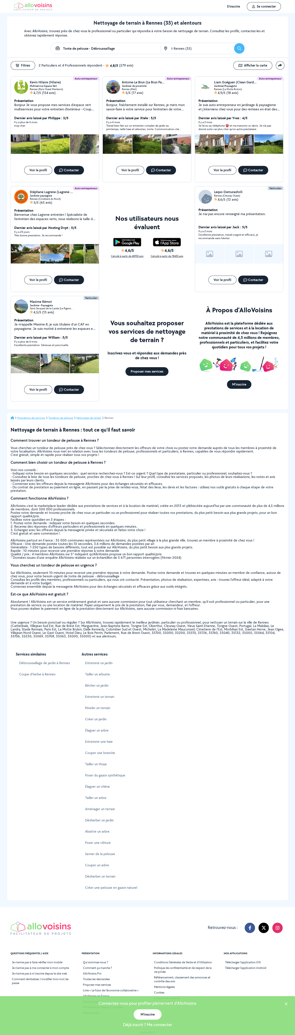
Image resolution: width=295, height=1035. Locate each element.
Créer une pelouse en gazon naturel (111, 887)
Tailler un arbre (95, 797)
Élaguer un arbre (97, 730)
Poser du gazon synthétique (105, 775)
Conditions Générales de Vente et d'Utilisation (183, 962)
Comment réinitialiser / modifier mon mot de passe (40, 981)
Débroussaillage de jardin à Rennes (44, 663)
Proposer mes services (97, 985)
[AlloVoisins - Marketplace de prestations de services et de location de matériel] (33, 9)
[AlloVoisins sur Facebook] (250, 928)
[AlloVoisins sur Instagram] (277, 928)
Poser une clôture (98, 842)
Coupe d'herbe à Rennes (37, 674)
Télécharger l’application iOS (243, 962)
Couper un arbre (97, 865)
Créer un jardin (95, 719)
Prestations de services (31, 418)
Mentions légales (164, 987)
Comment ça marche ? (97, 968)
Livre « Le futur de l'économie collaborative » (111, 990)
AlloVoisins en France (96, 996)
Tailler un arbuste (97, 674)
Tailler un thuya (96, 764)
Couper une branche (100, 753)
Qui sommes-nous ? (95, 962)
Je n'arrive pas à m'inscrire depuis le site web (39, 973)
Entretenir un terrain (99, 696)
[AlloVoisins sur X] (264, 928)
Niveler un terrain (97, 708)
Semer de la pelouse (100, 854)
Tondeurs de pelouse (60, 418)
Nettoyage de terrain (88, 418)
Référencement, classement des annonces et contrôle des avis (182, 979)
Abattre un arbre (97, 831)
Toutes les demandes (96, 979)
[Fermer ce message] (286, 1004)
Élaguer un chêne (97, 786)
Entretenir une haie (99, 741)
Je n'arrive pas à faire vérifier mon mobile (37, 962)
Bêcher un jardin (96, 685)
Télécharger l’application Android (245, 968)
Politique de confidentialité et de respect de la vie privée (183, 970)
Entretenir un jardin (99, 663)
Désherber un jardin (99, 820)
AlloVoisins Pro (92, 973)
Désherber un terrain (100, 876)
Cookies (159, 992)
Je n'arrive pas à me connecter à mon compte (40, 968)
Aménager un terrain (100, 809)
